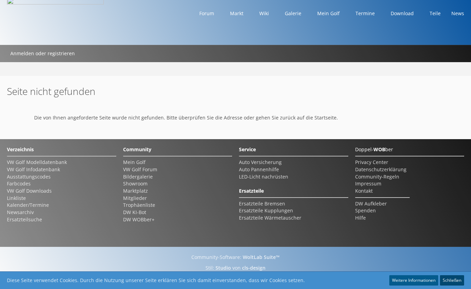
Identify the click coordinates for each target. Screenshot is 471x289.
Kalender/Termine (28, 205)
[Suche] (87, 53)
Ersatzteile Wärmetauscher (270, 217)
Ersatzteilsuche (24, 219)
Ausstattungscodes (29, 176)
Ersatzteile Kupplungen (266, 210)
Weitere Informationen (413, 280)
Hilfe (360, 217)
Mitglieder (135, 198)
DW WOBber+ (138, 219)
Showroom (135, 183)
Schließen (452, 280)
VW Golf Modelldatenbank (37, 162)
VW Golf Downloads (29, 190)
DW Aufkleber (371, 203)
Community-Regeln (377, 176)
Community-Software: (235, 257)
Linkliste (16, 198)
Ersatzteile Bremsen (262, 203)
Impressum (368, 183)
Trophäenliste (139, 205)
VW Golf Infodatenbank (33, 169)
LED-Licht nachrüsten (263, 176)
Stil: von (235, 267)
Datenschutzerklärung (381, 169)
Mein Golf (134, 162)
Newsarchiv (20, 212)
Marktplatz (135, 190)
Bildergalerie (138, 176)
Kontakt (364, 190)
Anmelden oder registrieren (42, 53)
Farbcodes (19, 183)
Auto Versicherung (260, 162)
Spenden (365, 210)
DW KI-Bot (134, 212)
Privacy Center (371, 162)
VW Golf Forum (140, 169)
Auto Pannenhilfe (259, 169)
